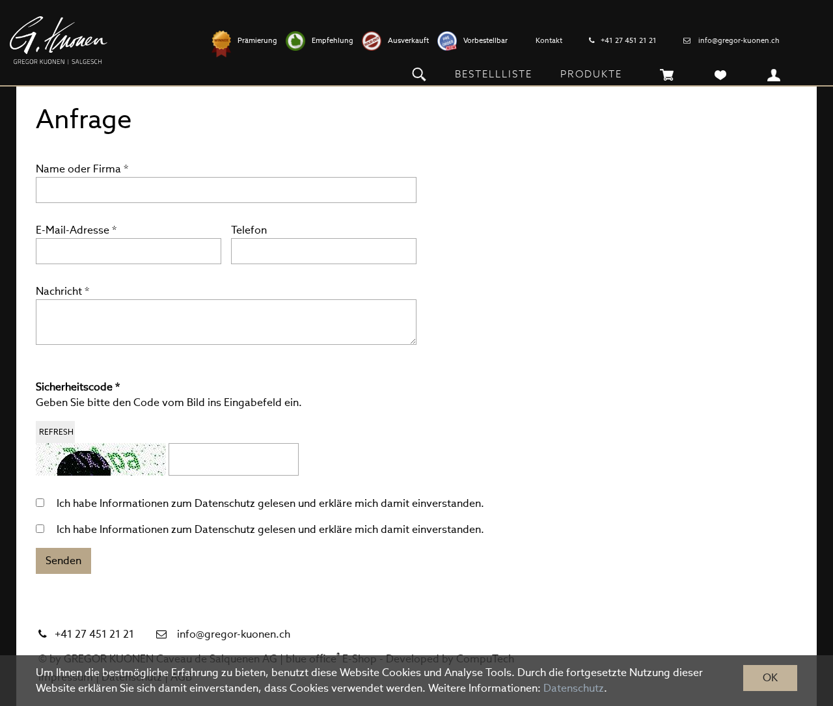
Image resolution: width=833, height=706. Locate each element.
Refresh (56, 432)
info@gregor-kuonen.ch (739, 40)
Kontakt (549, 40)
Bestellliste (493, 74)
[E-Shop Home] (58, 40)
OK (770, 678)
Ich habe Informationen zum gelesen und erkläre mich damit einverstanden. (270, 503)
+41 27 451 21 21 (629, 40)
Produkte (591, 74)
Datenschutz (225, 503)
